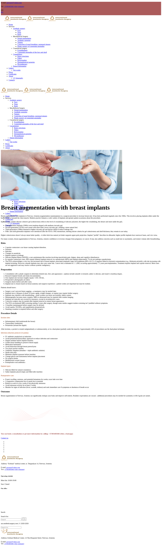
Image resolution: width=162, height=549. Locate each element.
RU (2, 12)
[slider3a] (61, 199)
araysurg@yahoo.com (14, 3)
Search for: (4, 516)
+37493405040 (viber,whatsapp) (14, 6)
